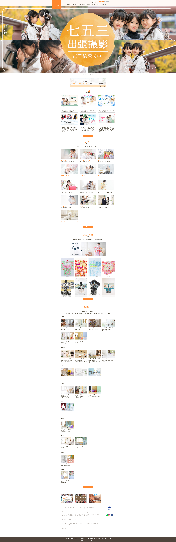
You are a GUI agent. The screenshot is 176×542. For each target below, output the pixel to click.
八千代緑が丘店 (83, 514)
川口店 (91, 514)
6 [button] (92, 74)
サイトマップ (109, 538)
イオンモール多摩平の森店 (80, 512)
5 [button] (90, 74)
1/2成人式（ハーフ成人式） (66, 508)
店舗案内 (88, 4)
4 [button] (88, 74)
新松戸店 (78, 514)
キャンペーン (75, 4)
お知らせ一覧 (87, 135)
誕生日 (66, 507)
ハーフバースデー (80, 507)
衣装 (79, 4)
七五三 (63, 507)
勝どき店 (73, 512)
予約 (101, 1)
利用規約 (82, 538)
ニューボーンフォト (81, 523)
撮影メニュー (87, 226)
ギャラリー (94, 4)
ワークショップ (74, 519)
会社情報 (71, 538)
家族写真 (82, 508)
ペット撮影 (91, 508)
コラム (63, 521)
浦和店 (93, 514)
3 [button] (87, 74)
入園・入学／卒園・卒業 (96, 523)
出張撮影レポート (65, 527)
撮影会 (70, 519)
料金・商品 (84, 4)
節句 (85, 507)
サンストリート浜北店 (71, 515)
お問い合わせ (87, 538)
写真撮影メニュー (65, 505)
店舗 (62, 511)
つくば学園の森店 (64, 515)
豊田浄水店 (76, 515)
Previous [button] (1, 40)
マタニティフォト (78, 508)
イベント (63, 517)
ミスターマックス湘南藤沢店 (66, 514)
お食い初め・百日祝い (74, 507)
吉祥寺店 (67, 512)
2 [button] (85, 74)
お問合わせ (106, 1)
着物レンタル (64, 531)
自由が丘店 (63, 512)
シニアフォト (87, 508)
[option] (88, 39)
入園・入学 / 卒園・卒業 (90, 507)
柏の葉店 (87, 514)
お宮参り (68, 507)
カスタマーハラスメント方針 (102, 538)
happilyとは (67, 538)
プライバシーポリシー (77, 538)
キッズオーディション (65, 519)
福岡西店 (87, 515)
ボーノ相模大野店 (97, 512)
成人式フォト (72, 508)
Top (64, 538)
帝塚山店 (84, 515)
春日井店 (80, 515)
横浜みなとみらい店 (91, 512)
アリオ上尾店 (97, 514)
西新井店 (85, 512)
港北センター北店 (73, 514)
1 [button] (83, 74)
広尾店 (70, 512)
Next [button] (174, 40)
